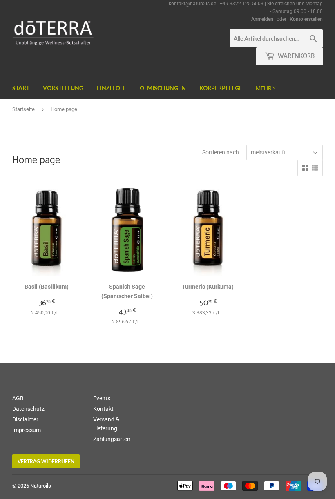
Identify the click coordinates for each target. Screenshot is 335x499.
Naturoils (40, 486)
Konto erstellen (306, 19)
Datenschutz (28, 408)
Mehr (264, 88)
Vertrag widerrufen (46, 462)
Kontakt (103, 408)
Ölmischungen (163, 88)
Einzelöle (111, 88)
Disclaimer (25, 419)
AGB (18, 398)
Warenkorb (296, 55)
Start (20, 88)
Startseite (23, 109)
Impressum (26, 430)
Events (101, 398)
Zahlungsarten (111, 439)
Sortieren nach (220, 152)
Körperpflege (220, 88)
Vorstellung (63, 88)
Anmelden (262, 19)
